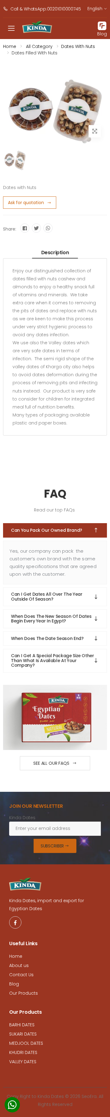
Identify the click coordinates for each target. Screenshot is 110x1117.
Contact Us (21, 975)
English (94, 9)
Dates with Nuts (78, 46)
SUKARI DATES (23, 1034)
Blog (14, 984)
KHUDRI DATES (23, 1052)
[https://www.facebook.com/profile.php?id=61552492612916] (15, 922)
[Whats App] (12, 1106)
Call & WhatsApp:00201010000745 (45, 9)
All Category (39, 46)
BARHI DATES (22, 1025)
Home (9, 46)
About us (19, 965)
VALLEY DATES (22, 1062)
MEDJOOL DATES (26, 1043)
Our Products (23, 993)
